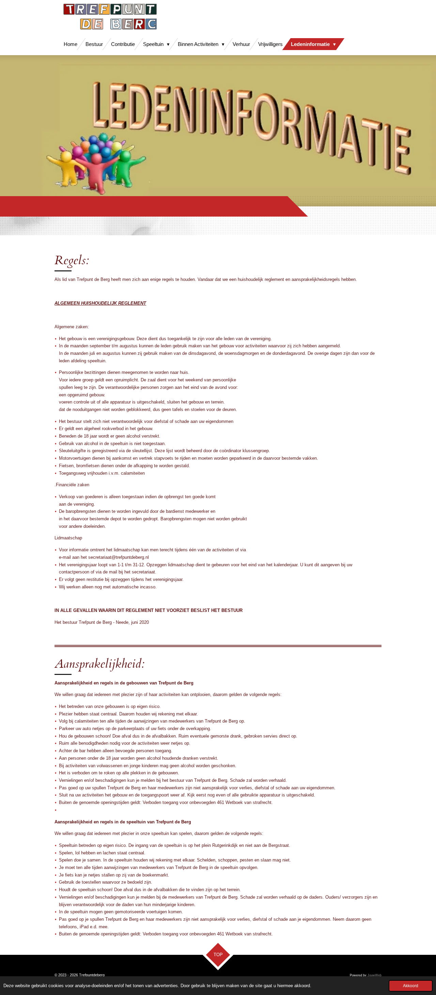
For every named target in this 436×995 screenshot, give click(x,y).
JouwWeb (375, 975)
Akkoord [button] (410, 985)
